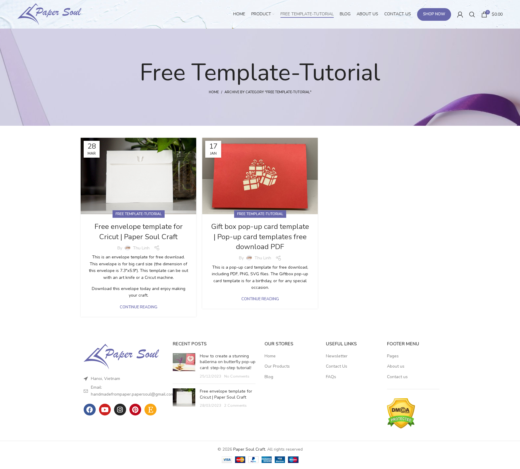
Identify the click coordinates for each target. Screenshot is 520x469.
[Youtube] (105, 410)
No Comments (236, 376)
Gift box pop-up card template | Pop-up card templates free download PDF (260, 236)
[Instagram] (120, 410)
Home (214, 92)
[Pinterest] (135, 410)
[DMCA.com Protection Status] (401, 413)
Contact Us (336, 366)
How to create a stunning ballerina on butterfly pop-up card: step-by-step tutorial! (227, 362)
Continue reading (138, 307)
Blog (269, 377)
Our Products (277, 366)
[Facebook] (90, 410)
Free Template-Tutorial (139, 213)
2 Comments (235, 405)
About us (395, 366)
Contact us (397, 377)
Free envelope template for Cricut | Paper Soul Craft (138, 232)
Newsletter (337, 356)
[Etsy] (150, 410)
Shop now (434, 14)
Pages (393, 356)
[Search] (472, 14)
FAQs (331, 377)
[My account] (460, 14)
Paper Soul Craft (249, 449)
